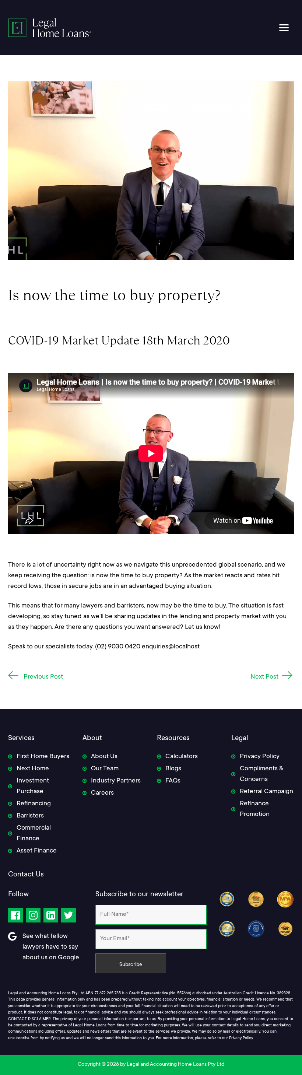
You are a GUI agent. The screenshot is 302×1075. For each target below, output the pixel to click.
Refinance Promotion (255, 809)
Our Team (105, 769)
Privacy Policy (260, 756)
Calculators (181, 756)
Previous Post (43, 677)
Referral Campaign (266, 791)
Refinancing (34, 804)
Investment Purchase (33, 786)
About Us (104, 756)
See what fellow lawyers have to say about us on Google (50, 947)
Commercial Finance (34, 833)
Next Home (33, 769)
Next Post (264, 677)
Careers (102, 793)
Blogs (173, 769)
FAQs (172, 781)
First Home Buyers (43, 756)
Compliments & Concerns (261, 774)
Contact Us (26, 875)
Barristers (30, 816)
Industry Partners (116, 781)
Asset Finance (37, 851)
